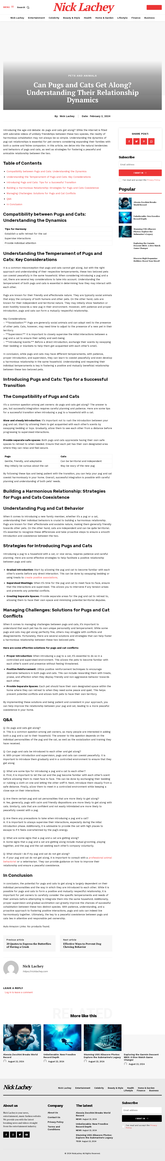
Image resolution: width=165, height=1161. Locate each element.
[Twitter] (136, 141)
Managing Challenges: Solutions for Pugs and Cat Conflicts (41, 193)
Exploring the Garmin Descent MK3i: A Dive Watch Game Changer (147, 245)
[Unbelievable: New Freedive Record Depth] (125, 217)
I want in (138, 173)
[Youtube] (26, 1134)
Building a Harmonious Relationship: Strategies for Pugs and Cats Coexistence (53, 187)
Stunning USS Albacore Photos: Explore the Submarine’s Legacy (145, 231)
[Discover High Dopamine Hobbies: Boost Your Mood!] (125, 260)
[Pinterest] (144, 141)
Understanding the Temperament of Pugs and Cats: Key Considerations (49, 176)
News (79, 1119)
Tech (78, 1141)
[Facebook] (129, 141)
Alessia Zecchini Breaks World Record (145, 203)
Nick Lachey (67, 116)
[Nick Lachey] (11, 968)
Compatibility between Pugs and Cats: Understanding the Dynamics (47, 171)
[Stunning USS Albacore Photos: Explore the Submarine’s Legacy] (125, 231)
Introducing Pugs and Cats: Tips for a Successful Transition (41, 182)
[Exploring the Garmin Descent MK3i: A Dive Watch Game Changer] (125, 245)
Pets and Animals (82, 75)
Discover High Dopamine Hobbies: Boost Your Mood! (147, 259)
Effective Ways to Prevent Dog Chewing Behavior (82, 945)
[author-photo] (5, 1061)
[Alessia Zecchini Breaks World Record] (125, 203)
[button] (24, 7)
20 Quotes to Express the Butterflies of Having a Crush (28, 945)
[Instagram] (13, 1134)
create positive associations (41, 577)
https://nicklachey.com (35, 971)
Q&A (9, 198)
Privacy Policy (153, 180)
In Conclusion (14, 204)
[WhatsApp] (151, 141)
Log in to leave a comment (19, 992)
